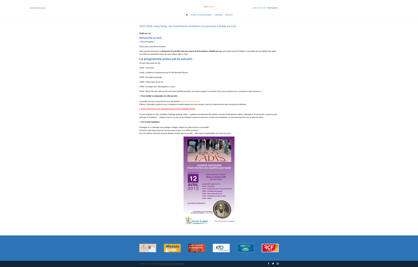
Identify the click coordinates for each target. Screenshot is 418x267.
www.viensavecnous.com (190, 101)
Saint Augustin (272, 8)
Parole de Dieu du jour (38, 8)
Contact (229, 15)
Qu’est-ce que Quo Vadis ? (201, 15)
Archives (218, 15)
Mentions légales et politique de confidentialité (170, 263)
